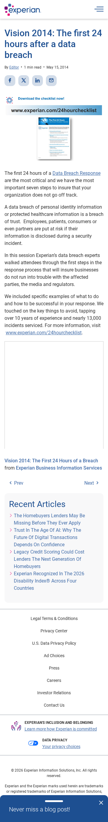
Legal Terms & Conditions (54, 618)
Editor (14, 67)
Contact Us (54, 705)
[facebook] (9, 80)
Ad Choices (54, 655)
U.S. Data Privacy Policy (54, 643)
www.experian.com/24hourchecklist (44, 333)
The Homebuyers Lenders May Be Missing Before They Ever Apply (49, 519)
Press (54, 668)
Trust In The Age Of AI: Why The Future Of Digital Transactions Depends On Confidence (47, 537)
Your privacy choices (61, 746)
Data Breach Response (76, 173)
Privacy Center (54, 630)
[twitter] (23, 80)
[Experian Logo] (22, 9)
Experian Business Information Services (59, 468)
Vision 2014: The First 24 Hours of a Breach (51, 461)
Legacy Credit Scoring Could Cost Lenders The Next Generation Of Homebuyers (49, 559)
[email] (51, 80)
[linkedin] (37, 80)
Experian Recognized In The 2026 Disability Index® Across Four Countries (49, 581)
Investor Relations (54, 692)
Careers (54, 680)
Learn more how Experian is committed (61, 729)
